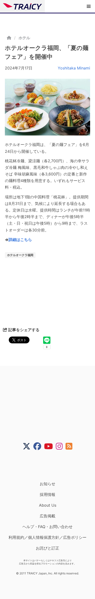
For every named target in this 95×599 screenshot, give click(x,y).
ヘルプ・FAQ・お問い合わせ (47, 526)
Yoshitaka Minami (74, 68)
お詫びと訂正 (47, 548)
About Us (47, 505)
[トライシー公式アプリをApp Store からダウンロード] (50, 466)
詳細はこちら (20, 239)
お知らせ (47, 483)
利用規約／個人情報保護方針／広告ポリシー (47, 537)
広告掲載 (47, 515)
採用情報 (47, 494)
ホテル (24, 37)
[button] (88, 6)
